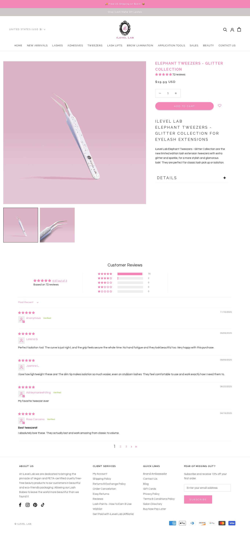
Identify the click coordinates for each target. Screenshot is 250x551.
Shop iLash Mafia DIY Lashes (125, 12)
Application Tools (171, 45)
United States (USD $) (25, 29)
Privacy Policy (151, 494)
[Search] (225, 29)
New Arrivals (37, 45)
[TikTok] (43, 505)
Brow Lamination (140, 45)
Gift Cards (149, 489)
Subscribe (198, 499)
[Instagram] (28, 505)
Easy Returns (101, 494)
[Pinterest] (35, 505)
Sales (194, 45)
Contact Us (227, 45)
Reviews (98, 499)
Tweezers (95, 45)
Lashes (57, 45)
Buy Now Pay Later (154, 509)
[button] (163, 74)
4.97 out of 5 (59, 280)
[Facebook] (20, 505)
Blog (146, 484)
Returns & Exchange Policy (109, 484)
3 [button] (126, 446)
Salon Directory (152, 504)
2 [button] (120, 446)
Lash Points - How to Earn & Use (112, 504)
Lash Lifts (114, 45)
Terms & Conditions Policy (159, 499)
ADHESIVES (75, 45)
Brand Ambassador (155, 473)
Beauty (208, 45)
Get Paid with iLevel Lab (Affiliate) (113, 514)
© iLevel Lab (23, 524)
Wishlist (97, 509)
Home (18, 45)
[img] (26, 312)
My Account (100, 473)
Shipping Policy (102, 478)
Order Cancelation (104, 489)
